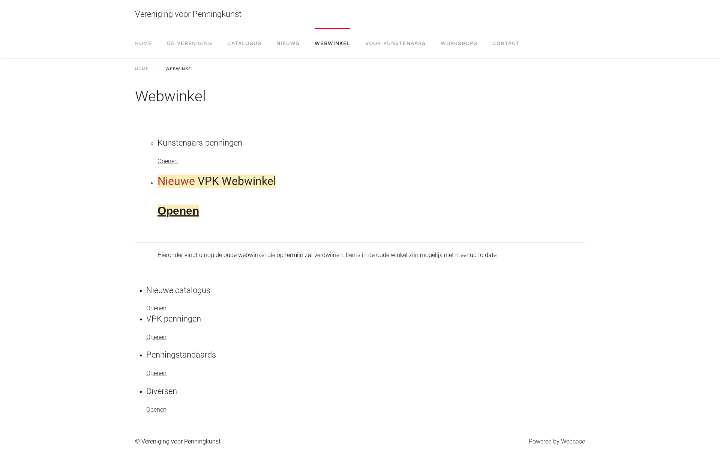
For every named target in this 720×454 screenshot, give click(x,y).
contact (506, 43)
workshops (459, 43)
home (143, 43)
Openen (168, 161)
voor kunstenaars (395, 43)
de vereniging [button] (189, 43)
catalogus (244, 43)
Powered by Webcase (557, 441)
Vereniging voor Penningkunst (188, 14)
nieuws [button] (288, 43)
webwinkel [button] (332, 43)
